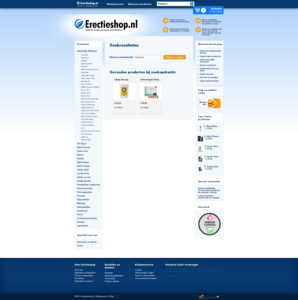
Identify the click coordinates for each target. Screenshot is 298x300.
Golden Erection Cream (90, 110)
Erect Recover (86, 134)
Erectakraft (85, 81)
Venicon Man (86, 140)
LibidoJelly (85, 72)
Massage (81, 203)
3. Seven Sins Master (212, 146)
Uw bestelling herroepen (145, 278)
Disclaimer (79, 278)
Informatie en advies (87, 242)
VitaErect (84, 137)
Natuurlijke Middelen (87, 51)
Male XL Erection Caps (89, 99)
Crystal (80, 158)
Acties (80, 246)
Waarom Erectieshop (210, 44)
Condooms (82, 211)
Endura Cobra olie (88, 104)
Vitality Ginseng (87, 122)
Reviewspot (214, 296)
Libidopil (84, 61)
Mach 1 (80, 155)
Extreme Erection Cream (90, 131)
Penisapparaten (84, 192)
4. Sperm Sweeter (212, 156)
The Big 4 (81, 143)
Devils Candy (83, 166)
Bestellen (109, 273)
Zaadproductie (84, 181)
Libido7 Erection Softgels (90, 87)
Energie (80, 222)
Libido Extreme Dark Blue (90, 69)
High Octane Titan (88, 78)
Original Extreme (87, 107)
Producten (83, 44)
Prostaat (81, 196)
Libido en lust (83, 177)
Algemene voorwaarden (84, 273)
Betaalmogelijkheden (114, 276)
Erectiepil (84, 55)
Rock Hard (85, 90)
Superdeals (82, 225)
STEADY (84, 66)
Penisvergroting (84, 188)
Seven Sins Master (88, 113)
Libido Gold (82, 170)
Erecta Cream (86, 84)
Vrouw (80, 214)
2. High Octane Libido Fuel (212, 136)
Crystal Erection (87, 119)
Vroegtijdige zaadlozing (88, 184)
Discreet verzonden (209, 181)
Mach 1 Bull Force (88, 102)
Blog (112, 296)
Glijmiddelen (83, 199)
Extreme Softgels (87, 125)
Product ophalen (112, 281)
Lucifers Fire (83, 173)
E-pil (82, 128)
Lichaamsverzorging (87, 218)
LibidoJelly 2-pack (88, 75)
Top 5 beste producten (205, 118)
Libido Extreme (86, 64)
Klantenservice (115, 4)
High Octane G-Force (89, 116)
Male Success (83, 147)
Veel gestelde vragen (144, 273)
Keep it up (84, 58)
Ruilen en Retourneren (145, 275)
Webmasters (102, 296)
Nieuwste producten (139, 4)
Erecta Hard (85, 96)
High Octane (83, 162)
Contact (138, 270)
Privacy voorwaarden (83, 275)
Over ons (78, 270)
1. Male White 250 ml (212, 126)
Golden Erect (86, 93)
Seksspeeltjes (83, 207)
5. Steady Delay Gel (212, 166)
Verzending (110, 278)
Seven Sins (82, 151)
